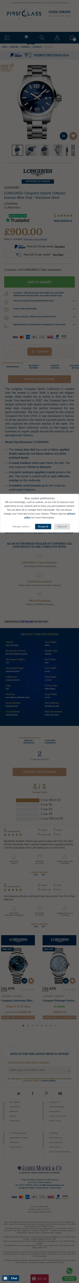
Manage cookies (20, 526)
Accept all (43, 526)
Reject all (62, 526)
